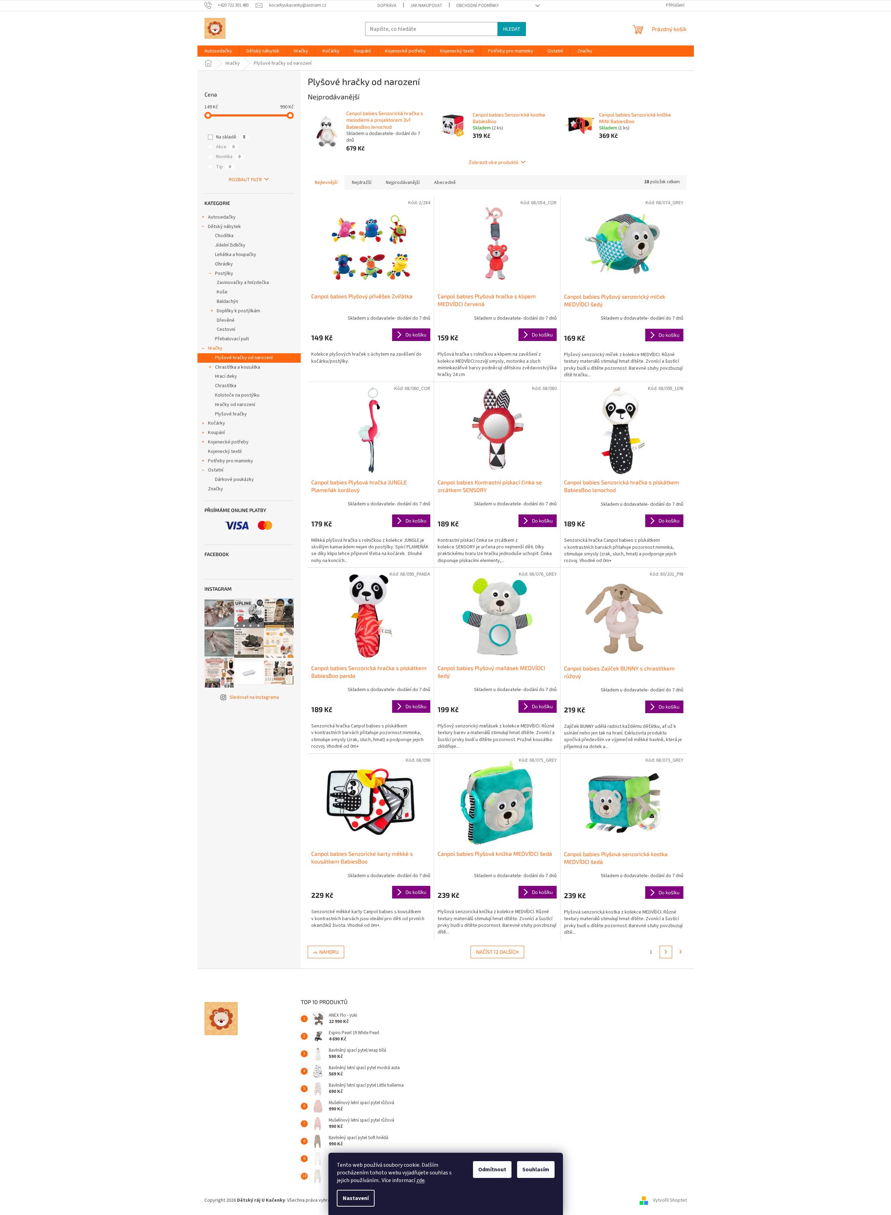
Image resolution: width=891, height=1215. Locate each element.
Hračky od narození (235, 404)
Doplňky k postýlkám (238, 310)
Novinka (228, 156)
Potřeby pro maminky (230, 460)
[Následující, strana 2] (666, 952)
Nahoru (329, 952)
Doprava (386, 5)
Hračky (215, 348)
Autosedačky (222, 217)
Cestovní (226, 329)
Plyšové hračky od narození (244, 357)
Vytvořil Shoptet (670, 1200)
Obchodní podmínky (477, 5)
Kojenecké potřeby (228, 442)
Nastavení (356, 1198)
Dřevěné (226, 320)
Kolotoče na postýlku (237, 395)
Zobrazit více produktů (493, 162)
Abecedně (445, 182)
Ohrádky (224, 264)
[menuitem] (218, 51)
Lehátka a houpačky (235, 254)
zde (420, 1180)
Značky (215, 488)
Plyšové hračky (231, 414)
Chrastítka (225, 385)
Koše (222, 292)
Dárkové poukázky (234, 479)
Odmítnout (492, 1169)
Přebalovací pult (232, 338)
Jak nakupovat (426, 5)
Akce (225, 146)
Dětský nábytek (224, 226)
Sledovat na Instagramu (254, 697)
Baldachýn (227, 301)
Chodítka (224, 235)
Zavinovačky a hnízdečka (243, 282)
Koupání (216, 432)
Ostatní (215, 470)
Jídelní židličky (230, 245)
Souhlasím (535, 1169)
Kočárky (216, 423)
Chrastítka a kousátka (237, 367)
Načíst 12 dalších (497, 952)
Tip (223, 166)
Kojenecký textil (225, 451)
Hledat (511, 29)
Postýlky (224, 273)
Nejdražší (361, 182)
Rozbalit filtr (245, 179)
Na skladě (230, 137)
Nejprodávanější (403, 182)
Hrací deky (226, 376)
